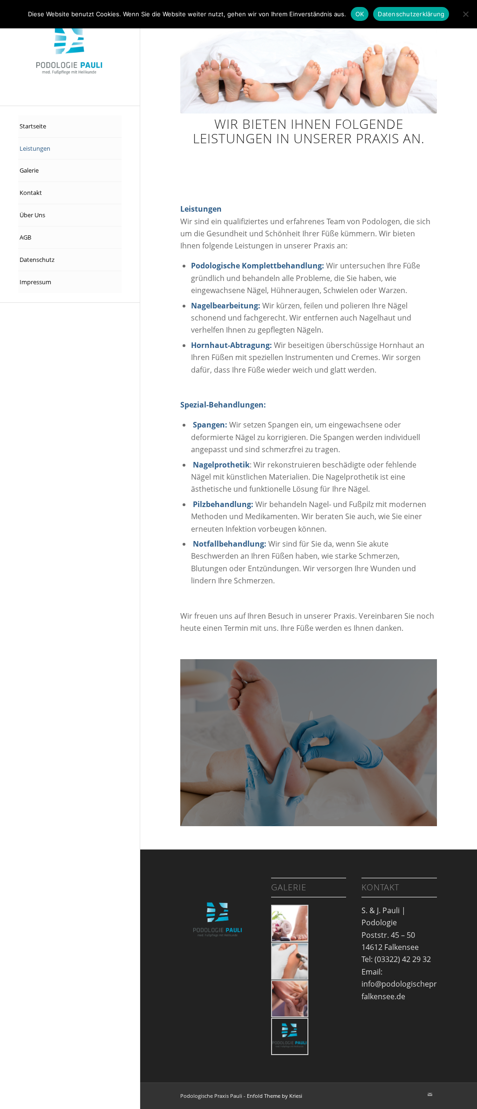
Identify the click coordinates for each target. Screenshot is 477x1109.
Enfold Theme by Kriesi (274, 1095)
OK (359, 14)
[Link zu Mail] (430, 1095)
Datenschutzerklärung (411, 14)
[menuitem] (70, 126)
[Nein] (465, 14)
